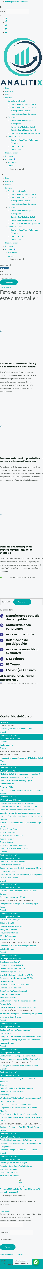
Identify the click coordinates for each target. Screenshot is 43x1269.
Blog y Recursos (11, 153)
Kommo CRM (16, 150)
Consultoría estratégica (17, 101)
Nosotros (9, 91)
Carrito (11, 166)
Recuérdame (7, 1240)
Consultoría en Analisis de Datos (23, 104)
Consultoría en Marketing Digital (23, 108)
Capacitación (13, 117)
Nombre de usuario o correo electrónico (15, 1221)
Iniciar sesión (6, 287)
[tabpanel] (21, 500)
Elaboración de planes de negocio (23, 114)
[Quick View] (12, 602)
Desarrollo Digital (15, 137)
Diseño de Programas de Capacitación (25, 133)
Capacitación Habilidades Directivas (24, 130)
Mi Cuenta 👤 (10, 159)
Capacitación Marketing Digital (23, 127)
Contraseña (4, 1232)
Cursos (8, 94)
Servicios (8, 98)
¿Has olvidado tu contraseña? (11, 1254)
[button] (21, 7)
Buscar (2, 11)
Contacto (9, 156)
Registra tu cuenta (7, 1267)
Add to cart (22, 602)
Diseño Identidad (17, 146)
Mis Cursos (12, 162)
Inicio (7, 88)
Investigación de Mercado (21, 111)
